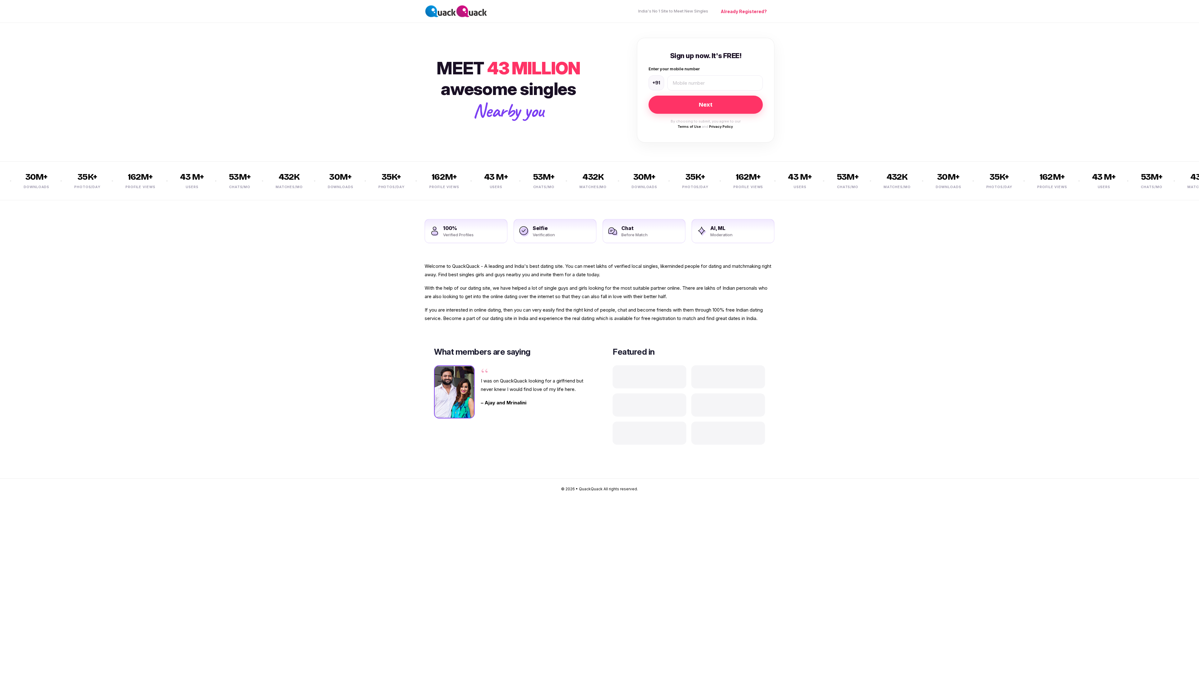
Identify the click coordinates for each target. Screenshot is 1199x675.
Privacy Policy (721, 126)
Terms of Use (689, 126)
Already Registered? (744, 11)
